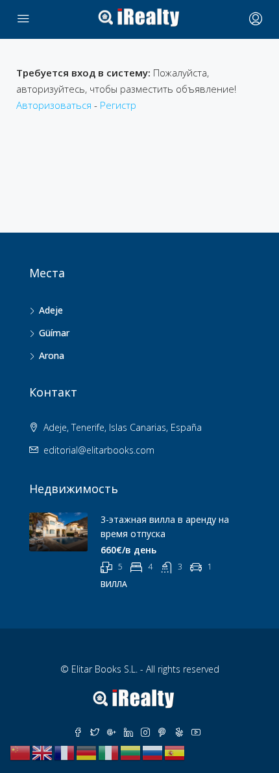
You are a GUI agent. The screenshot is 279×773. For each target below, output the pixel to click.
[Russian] (153, 751)
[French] (65, 751)
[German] (87, 751)
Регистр (118, 104)
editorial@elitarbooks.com (98, 450)
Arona (51, 355)
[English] (43, 751)
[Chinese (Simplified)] (21, 751)
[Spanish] (175, 751)
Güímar (54, 333)
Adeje (51, 310)
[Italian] (109, 751)
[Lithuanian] (131, 751)
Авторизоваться (53, 104)
